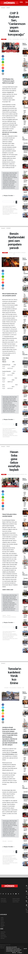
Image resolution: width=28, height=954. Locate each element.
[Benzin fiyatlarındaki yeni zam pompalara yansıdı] (10, 262)
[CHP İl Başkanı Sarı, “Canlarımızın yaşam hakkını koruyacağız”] (10, 47)
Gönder (16, 202)
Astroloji (2, 938)
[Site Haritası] (16, 893)
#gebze (4, 615)
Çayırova (3, 922)
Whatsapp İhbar (16, 900)
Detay (14, 952)
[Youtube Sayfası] (9, 893)
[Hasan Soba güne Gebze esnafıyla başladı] (10, 482)
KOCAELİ (3, 925)
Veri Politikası (4, 901)
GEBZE (2, 919)
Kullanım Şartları (16, 898)
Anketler (2, 933)
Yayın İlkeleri (3, 900)
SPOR (2, 927)
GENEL (21, 2)
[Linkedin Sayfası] (11, 893)
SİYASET (8, 7)
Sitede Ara (3, 932)
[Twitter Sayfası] (4, 893)
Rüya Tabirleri (4, 936)
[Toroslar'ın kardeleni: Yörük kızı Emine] (10, 695)
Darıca (2, 920)
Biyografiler (3, 935)
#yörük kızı (10, 841)
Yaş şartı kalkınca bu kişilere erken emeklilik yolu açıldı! (26, 64)
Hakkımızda (3, 898)
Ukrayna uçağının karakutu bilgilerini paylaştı (26, 198)
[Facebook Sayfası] (1, 893)
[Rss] (14, 893)
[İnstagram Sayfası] (6, 893)
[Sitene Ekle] (19, 893)
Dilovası (2, 924)
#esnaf (8, 615)
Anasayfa (3, 7)
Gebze (4, 524)
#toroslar (4, 841)
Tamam (20, 952)
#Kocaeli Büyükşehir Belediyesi (9, 617)
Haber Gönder (16, 901)
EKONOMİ (8, 228)
